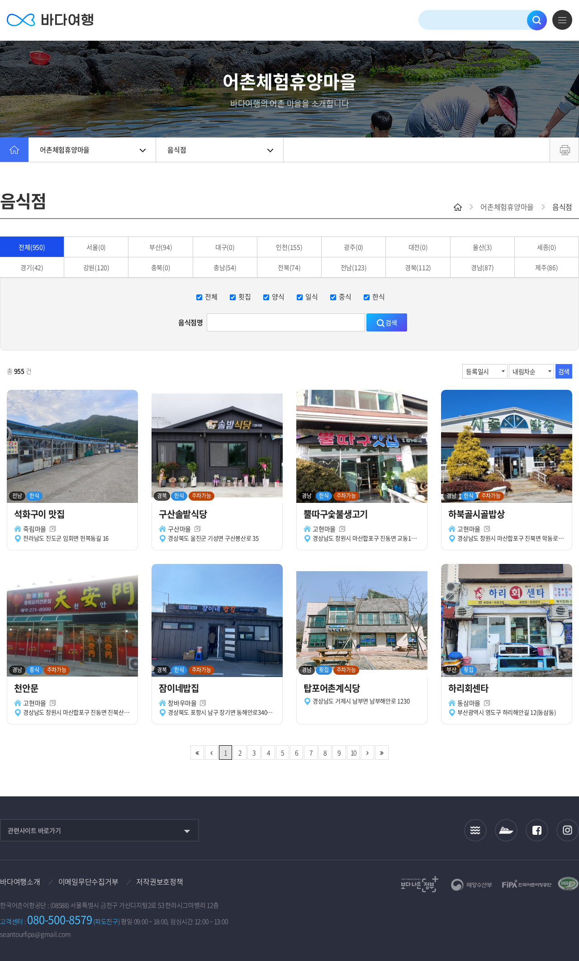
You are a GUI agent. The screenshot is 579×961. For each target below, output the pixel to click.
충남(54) (225, 267)
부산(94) (160, 246)
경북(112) (418, 267)
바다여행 (50, 20)
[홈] (14, 149)
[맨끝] (381, 752)
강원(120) (96, 267)
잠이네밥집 (180, 688)
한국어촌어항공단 (526, 884)
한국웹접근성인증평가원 (568, 884)
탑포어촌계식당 (333, 688)
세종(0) (546, 246)
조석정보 (475, 830)
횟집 (244, 297)
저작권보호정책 (159, 881)
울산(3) (482, 246)
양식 (278, 297)
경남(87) (482, 267)
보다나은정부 (419, 884)
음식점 (176, 150)
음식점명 (190, 322)
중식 (345, 297)
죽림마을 (34, 528)
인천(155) (289, 246)
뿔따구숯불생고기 (337, 514)
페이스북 (536, 830)
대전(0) (418, 246)
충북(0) (161, 267)
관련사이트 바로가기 (34, 830)
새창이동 (53, 529)
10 (354, 752)
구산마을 (179, 528)
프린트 (564, 149)
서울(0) (96, 246)
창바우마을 (182, 702)
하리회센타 (469, 688)
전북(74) (289, 267)
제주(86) (546, 267)
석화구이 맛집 (40, 514)
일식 (311, 297)
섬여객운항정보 (506, 830)
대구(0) (225, 246)
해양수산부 (471, 885)
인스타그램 (568, 830)
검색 (537, 20)
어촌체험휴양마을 (65, 150)
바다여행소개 (20, 881)
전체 (211, 297)
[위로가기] (564, 924)
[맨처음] (197, 752)
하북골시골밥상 (477, 514)
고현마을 (324, 528)
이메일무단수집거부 (88, 881)
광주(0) (353, 246)
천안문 (27, 688)
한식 (378, 297)
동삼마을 (468, 702)
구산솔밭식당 (184, 514)
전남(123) (354, 267)
